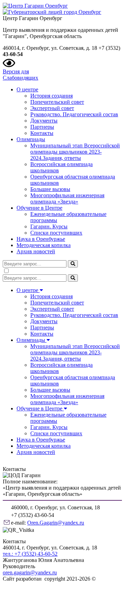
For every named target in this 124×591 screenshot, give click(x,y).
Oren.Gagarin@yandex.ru (55, 523)
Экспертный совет (52, 108)
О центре (27, 89)
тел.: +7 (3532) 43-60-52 (30, 554)
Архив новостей (36, 251)
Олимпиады (31, 139)
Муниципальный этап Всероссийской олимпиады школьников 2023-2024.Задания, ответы (75, 152)
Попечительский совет (57, 102)
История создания (51, 96)
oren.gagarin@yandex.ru (30, 572)
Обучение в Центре (39, 208)
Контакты (41, 133)
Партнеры (42, 127)
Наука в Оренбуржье (41, 239)
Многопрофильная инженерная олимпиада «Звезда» (67, 198)
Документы (44, 121)
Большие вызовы (50, 189)
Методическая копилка (44, 245)
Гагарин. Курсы (49, 226)
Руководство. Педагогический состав (74, 114)
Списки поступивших (56, 233)
